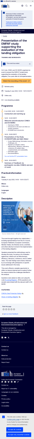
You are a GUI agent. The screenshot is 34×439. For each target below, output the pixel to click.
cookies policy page (13, 419)
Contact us (4, 350)
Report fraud (5, 362)
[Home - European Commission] (5, 5)
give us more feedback (11, 314)
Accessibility (5, 406)
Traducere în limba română (13, 22)
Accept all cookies (14, 429)
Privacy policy (5, 399)
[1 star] (3, 309)
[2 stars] (4, 309)
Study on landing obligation (9, 297)
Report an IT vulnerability (9, 388)
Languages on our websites (10, 392)
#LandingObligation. (11, 280)
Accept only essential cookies (18, 435)
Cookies (4, 395)
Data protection (6, 359)
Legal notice (5, 402)
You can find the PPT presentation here (16, 156)
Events (5, 36)
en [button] (22, 6)
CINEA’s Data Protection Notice (11, 293)
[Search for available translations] (23, 293)
